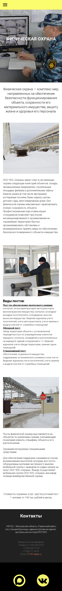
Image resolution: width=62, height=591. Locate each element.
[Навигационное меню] (5, 4)
